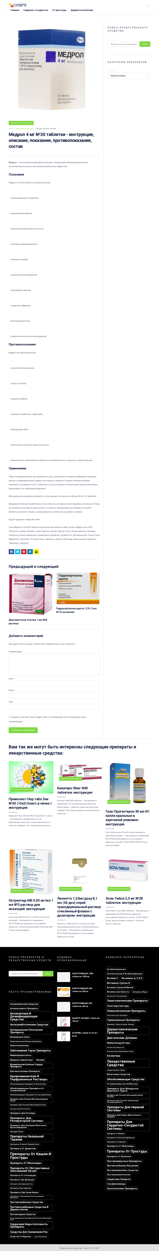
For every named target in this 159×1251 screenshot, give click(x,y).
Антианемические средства (24, 1004)
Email (12, 690)
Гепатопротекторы (118, 1005)
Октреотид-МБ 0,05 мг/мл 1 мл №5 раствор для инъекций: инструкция (31, 904)
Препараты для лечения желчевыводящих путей (29, 1100)
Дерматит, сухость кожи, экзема (120, 1024)
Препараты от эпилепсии (119, 1156)
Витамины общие (140, 992)
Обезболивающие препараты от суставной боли (30, 1095)
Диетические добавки (122, 1038)
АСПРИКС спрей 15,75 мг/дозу (85, 1034)
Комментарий (15, 651)
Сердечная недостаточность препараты (29, 1225)
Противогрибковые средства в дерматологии (29, 1208)
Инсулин (40, 1060)
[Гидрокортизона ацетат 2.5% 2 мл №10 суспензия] (78, 604)
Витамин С (112, 978)
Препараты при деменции (22, 1180)
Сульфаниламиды (116, 1184)
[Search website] (147, 5)
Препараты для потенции (22, 1113)
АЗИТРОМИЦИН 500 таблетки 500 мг (82, 990)
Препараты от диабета (116, 1142)
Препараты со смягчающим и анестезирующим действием (27, 1197)
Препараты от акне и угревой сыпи (24, 1144)
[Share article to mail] (36, 551)
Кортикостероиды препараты (25, 1071)
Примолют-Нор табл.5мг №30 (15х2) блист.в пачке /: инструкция (30, 803)
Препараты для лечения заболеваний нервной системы (125, 1096)
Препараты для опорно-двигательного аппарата (124, 1116)
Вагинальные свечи (19, 1037)
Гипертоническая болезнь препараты (25, 1041)
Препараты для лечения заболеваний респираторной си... (123, 1101)
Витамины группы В (118, 983)
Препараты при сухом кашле (24, 1192)
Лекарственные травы (116, 1070)
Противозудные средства (23, 1214)
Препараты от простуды (127, 1151)
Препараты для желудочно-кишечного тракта (123, 1089)
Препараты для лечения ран (20, 1109)
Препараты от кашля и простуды (30, 1156)
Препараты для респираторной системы (26, 1119)
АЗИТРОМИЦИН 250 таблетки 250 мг (82, 1004)
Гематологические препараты (127, 1000)
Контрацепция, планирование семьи (120, 1051)
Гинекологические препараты (126, 1010)
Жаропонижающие (19, 1045)
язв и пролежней (41, 1236)
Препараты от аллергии (115, 1133)
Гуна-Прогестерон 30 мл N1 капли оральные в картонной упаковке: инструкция (128, 817)
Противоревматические (118, 1175)
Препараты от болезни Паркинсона (120, 1138)
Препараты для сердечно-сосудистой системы (125, 1125)
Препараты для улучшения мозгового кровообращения (28, 1126)
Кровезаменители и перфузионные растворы (28, 1077)
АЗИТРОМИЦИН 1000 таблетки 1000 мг (82, 975)
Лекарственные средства (121, 1063)
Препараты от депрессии (23, 1148)
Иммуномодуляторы (118, 1043)
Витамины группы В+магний (120, 987)
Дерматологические (82, 10)
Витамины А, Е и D (132, 978)
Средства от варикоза (20, 1236)
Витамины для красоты (118, 992)
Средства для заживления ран (29, 1231)
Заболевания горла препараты (30, 1050)
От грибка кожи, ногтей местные (122, 1084)
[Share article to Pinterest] (24, 551)
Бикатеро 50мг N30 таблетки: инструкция (74, 790)
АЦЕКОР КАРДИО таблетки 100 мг (86, 1019)
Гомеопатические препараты (117, 1015)
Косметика (113, 1055)
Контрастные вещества (115, 1047)
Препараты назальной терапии (27, 1138)
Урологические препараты (122, 1188)
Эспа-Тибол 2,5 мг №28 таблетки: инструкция (124, 900)
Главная (15, 10)
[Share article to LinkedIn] (30, 551)
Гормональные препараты (21, 123)
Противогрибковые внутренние (122, 1165)
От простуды (59, 10)
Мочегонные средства (118, 1074)
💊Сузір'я (17, 5)
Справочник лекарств (118, 1179)
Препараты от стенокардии (23, 1175)
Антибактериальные (116, 969)
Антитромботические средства (29, 1024)
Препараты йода (16, 1132)
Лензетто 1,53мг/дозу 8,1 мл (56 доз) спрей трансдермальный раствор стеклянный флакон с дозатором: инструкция (79, 907)
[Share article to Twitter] (17, 551)
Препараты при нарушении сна (21, 1184)
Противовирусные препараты (124, 1161)
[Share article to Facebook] (11, 551)
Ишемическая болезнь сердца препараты (26, 1065)
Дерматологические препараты (122, 1031)
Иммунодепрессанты (20, 1055)
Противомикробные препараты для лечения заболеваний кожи (30, 1218)
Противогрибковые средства (26, 1202)
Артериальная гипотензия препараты (26, 1031)
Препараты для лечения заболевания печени (28, 1105)
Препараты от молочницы (25, 1163)
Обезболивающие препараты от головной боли (27, 1089)
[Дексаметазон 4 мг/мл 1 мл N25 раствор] (31, 615)
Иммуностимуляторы (21, 1060)
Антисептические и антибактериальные (125, 974)
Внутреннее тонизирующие (117, 996)
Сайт (11, 702)
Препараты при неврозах (20, 1188)
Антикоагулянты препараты (24, 1008)
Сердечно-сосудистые (35, 10)
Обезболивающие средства (125, 1079)
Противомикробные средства (122, 1170)
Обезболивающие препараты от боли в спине (28, 1084)
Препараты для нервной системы (125, 1108)
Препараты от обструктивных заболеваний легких (30, 1169)
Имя (11, 678)
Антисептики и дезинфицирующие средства (23, 1016)
